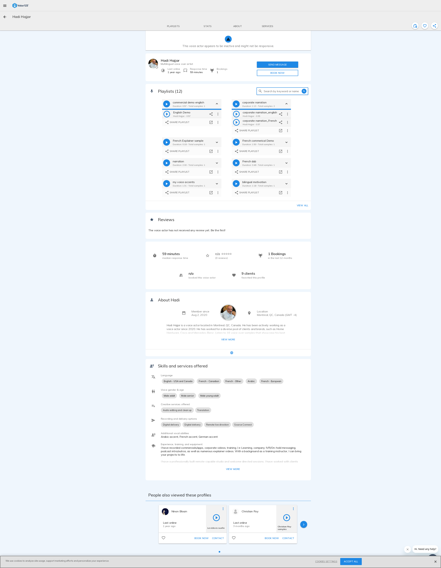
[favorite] (424, 25)
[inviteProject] (415, 25)
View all (302, 205)
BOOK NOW (277, 72)
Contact (218, 538)
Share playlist (179, 122)
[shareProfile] (434, 25)
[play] (167, 114)
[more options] (217, 113)
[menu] (4, 5)
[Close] (435, 561)
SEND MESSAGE (277, 64)
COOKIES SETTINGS (326, 561)
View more (228, 339)
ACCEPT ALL (351, 561)
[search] (260, 91)
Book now (201, 538)
